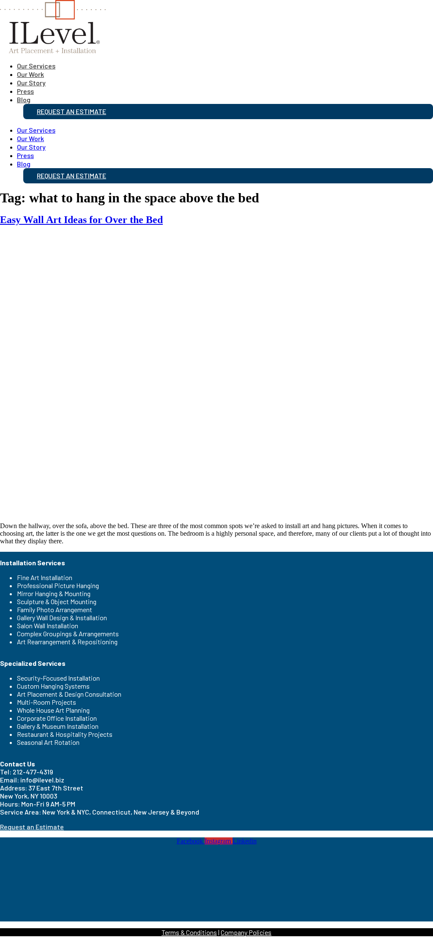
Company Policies (246, 932)
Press (25, 91)
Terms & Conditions (189, 932)
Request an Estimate (71, 111)
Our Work (30, 74)
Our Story (31, 83)
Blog (23, 99)
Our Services (36, 66)
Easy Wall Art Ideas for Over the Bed (81, 219)
